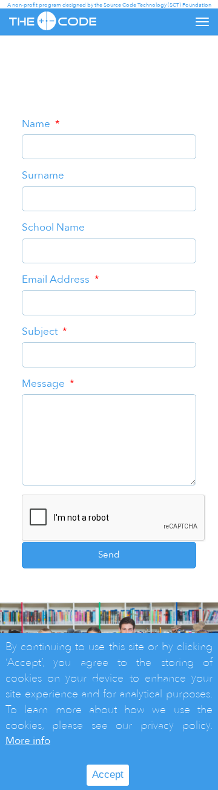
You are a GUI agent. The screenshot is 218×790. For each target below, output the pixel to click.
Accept (108, 774)
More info (27, 741)
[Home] (52, 20)
